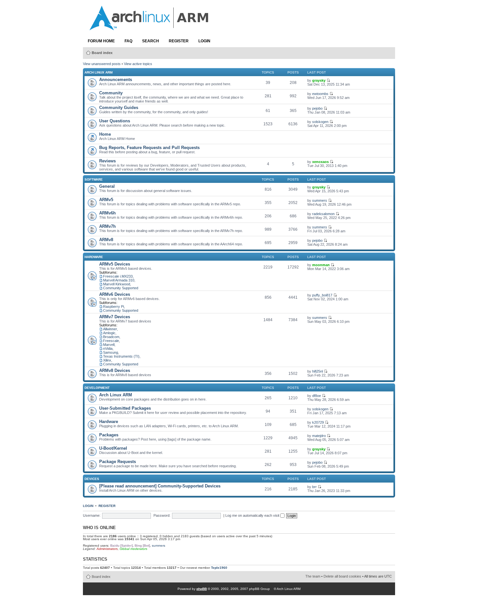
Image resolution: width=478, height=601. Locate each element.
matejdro (319, 436)
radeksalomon (323, 214)
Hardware (94, 257)
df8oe (316, 396)
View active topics (138, 64)
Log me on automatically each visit (252, 515)
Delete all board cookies (342, 576)
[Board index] (149, 27)
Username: (91, 515)
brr (314, 487)
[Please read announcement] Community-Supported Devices (159, 486)
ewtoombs (320, 94)
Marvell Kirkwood (116, 284)
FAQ (128, 41)
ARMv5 (106, 199)
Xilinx (107, 360)
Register (179, 41)
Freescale (111, 341)
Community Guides (118, 107)
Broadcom (111, 337)
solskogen (320, 122)
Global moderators (133, 549)
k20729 (318, 422)
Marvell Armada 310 (118, 280)
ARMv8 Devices (114, 370)
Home (105, 134)
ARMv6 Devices (114, 294)
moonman (321, 265)
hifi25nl (317, 371)
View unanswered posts (102, 64)
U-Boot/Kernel (113, 448)
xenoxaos (320, 162)
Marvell (108, 345)
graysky (318, 80)
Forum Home (101, 41)
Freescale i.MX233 (118, 276)
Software (94, 179)
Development (97, 387)
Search (150, 41)
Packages (108, 434)
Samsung (110, 352)
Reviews (107, 160)
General (107, 186)
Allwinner (110, 329)
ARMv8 (106, 239)
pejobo (317, 108)
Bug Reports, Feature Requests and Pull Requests (149, 147)
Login (204, 41)
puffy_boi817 (322, 295)
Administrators (107, 549)
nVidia (108, 348)
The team (312, 576)
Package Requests (117, 461)
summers (319, 200)
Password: (161, 515)
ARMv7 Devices (114, 316)
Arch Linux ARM (99, 72)
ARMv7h (107, 226)
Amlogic (109, 333)
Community (111, 92)
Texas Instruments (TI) (121, 356)
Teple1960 (219, 567)
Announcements (115, 79)
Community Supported (120, 288)
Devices (92, 479)
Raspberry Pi (113, 306)
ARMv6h (107, 213)
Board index (102, 53)
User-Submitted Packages (125, 408)
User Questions (114, 120)
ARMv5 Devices (114, 264)
